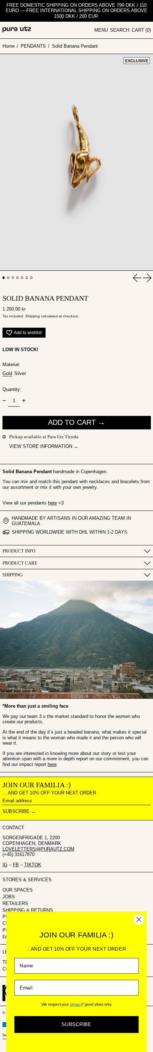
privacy (76, 1004)
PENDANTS (33, 46)
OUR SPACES (17, 890)
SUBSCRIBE (76, 1024)
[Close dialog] (138, 919)
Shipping (32, 316)
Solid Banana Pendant (75, 46)
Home (8, 46)
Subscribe (16, 811)
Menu (101, 30)
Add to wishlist (28, 332)
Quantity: (11, 389)
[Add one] (24, 400)
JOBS (8, 896)
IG (4, 864)
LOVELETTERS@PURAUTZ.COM (38, 849)
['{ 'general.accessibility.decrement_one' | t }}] (4, 400)
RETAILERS (15, 903)
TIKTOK (32, 864)
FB (16, 864)
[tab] (3, 277)
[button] (119, 30)
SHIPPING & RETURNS (27, 910)
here (52, 503)
